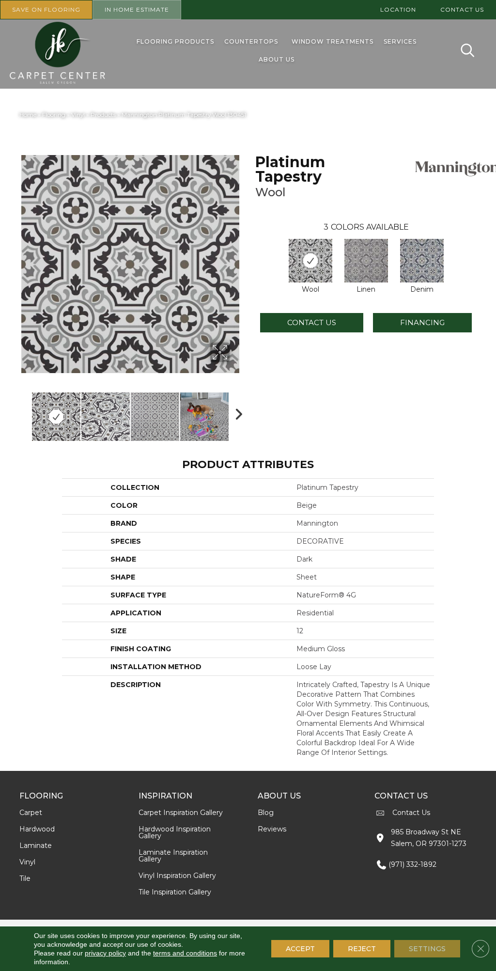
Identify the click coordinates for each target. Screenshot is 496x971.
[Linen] (366, 260)
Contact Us (311, 322)
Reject (362, 948)
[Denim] (422, 260)
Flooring (53, 114)
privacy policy (105, 953)
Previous (24, 412)
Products (103, 114)
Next (236, 412)
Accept (300, 948)
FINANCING (422, 322)
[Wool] (310, 260)
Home (27, 114)
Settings (427, 948)
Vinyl (78, 114)
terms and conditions (185, 953)
